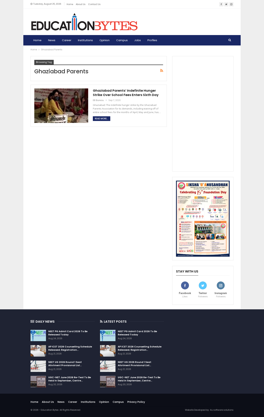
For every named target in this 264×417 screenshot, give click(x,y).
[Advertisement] (203, 114)
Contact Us (94, 4)
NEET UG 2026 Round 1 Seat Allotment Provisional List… (65, 363)
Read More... (101, 118)
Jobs (137, 40)
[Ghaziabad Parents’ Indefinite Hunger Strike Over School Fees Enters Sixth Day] (61, 105)
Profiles (152, 40)
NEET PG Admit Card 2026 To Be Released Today (67, 333)
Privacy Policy (136, 402)
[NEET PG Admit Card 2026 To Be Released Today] (38, 335)
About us (80, 4)
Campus (122, 40)
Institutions (85, 40)
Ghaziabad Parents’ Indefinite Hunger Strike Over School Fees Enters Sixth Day (126, 92)
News (51, 40)
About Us (48, 402)
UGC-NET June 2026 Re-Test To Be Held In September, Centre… (69, 379)
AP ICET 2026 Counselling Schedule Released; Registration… (70, 348)
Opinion (104, 40)
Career (66, 40)
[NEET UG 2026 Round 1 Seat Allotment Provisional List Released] (38, 366)
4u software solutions (221, 409)
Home (70, 4)
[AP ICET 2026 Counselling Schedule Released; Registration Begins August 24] (38, 351)
